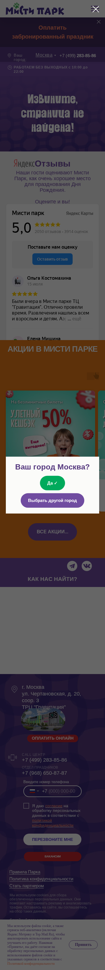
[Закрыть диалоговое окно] (96, 9)
